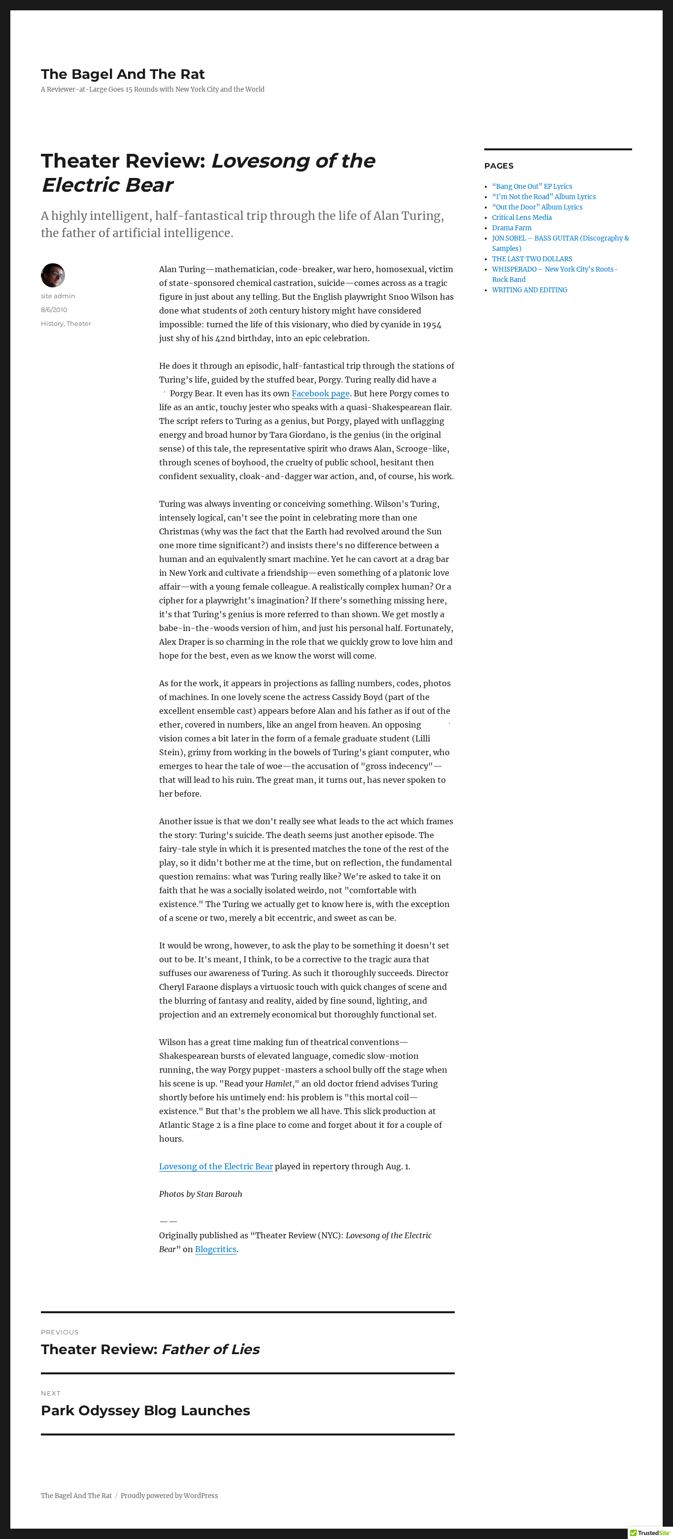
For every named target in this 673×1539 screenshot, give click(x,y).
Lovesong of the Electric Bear (216, 1166)
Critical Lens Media (522, 217)
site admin (58, 296)
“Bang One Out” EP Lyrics (532, 186)
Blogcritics (215, 1249)
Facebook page (321, 393)
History (52, 323)
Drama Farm (512, 228)
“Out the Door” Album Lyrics (537, 207)
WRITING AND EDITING (530, 290)
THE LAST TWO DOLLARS (532, 259)
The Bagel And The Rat (123, 74)
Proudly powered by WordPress (169, 1496)
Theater (79, 323)
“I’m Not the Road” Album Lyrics (544, 197)
